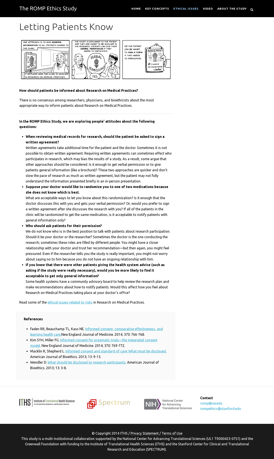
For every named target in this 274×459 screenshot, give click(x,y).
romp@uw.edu (211, 403)
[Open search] (252, 9)
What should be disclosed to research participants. (87, 362)
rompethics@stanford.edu (220, 409)
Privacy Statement (145, 433)
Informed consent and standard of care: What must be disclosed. (116, 351)
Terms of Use (172, 433)
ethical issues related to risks (70, 302)
